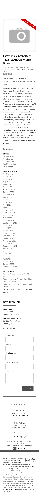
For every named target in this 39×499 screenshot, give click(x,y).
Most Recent (8, 174)
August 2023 (8, 249)
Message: (9, 371)
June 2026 (7, 179)
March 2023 (8, 262)
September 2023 (10, 246)
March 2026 (8, 187)
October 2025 (8, 195)
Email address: (11, 353)
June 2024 (7, 225)
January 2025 (8, 215)
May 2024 (7, 228)
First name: (10, 335)
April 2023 (7, 259)
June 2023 (7, 254)
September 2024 (10, 223)
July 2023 (7, 251)
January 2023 (8, 264)
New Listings (8, 159)
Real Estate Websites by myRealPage (19, 445)
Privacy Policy (19, 443)
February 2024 (9, 233)
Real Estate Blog (9, 164)
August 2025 (8, 197)
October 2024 (8, 220)
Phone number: (12, 362)
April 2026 (7, 184)
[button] (4, 328)
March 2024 (8, 231)
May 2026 (7, 182)
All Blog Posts (8, 156)
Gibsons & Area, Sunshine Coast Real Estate (18, 70)
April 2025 (7, 207)
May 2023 (7, 256)
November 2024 (9, 218)
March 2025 (8, 210)
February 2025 (9, 213)
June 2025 (7, 202)
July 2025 (7, 200)
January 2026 (8, 192)
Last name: (10, 344)
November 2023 (9, 241)
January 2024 (8, 236)
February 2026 (9, 189)
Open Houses (8, 162)
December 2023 (9, 238)
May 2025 (7, 205)
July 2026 (7, 177)
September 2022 (10, 267)
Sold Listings (8, 167)
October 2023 (8, 243)
